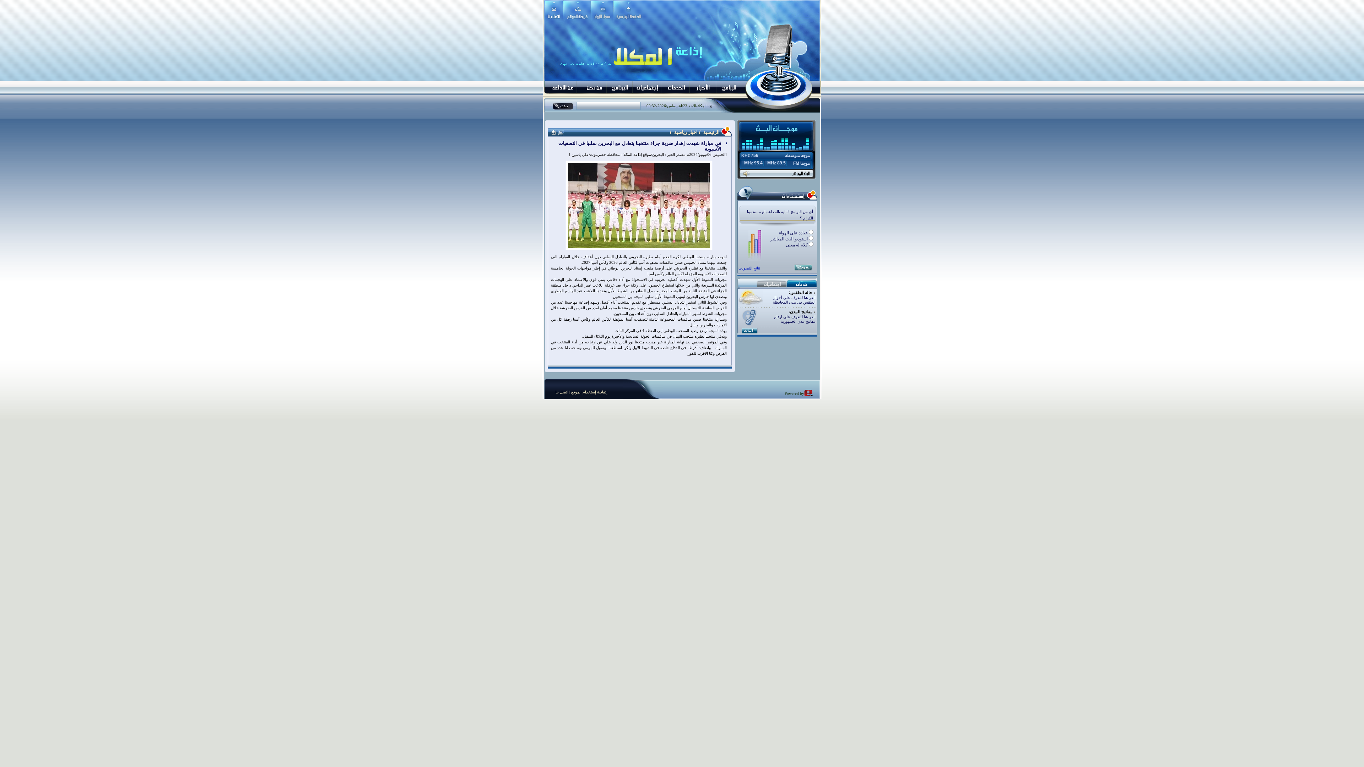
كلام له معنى (797, 245)
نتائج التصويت (749, 268)
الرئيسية (711, 132)
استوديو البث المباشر (789, 238)
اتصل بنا (562, 392)
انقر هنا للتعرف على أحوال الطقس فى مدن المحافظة (794, 299)
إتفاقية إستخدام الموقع (588, 392)
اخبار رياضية (686, 132)
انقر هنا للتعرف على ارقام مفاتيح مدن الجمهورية (795, 319)
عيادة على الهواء (794, 232)
